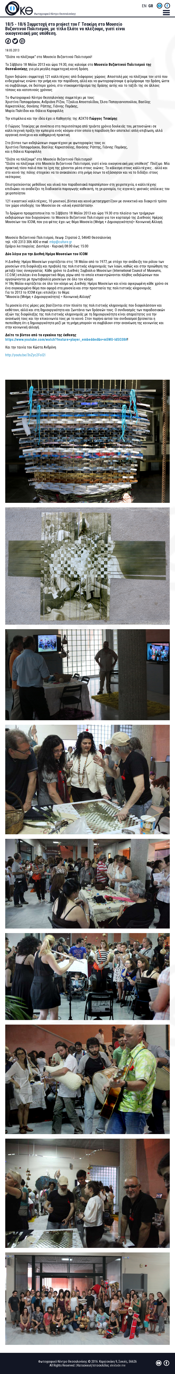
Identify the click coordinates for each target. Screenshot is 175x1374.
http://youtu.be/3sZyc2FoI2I (25, 355)
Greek (150, 6)
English (144, 6)
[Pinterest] (22, 41)
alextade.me (118, 1365)
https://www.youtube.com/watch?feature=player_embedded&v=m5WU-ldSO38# (66, 339)
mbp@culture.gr (60, 242)
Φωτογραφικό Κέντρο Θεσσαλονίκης (55, 13)
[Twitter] (15, 41)
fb (167, 5)
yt (159, 5)
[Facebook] (8, 41)
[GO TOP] (165, 1301)
